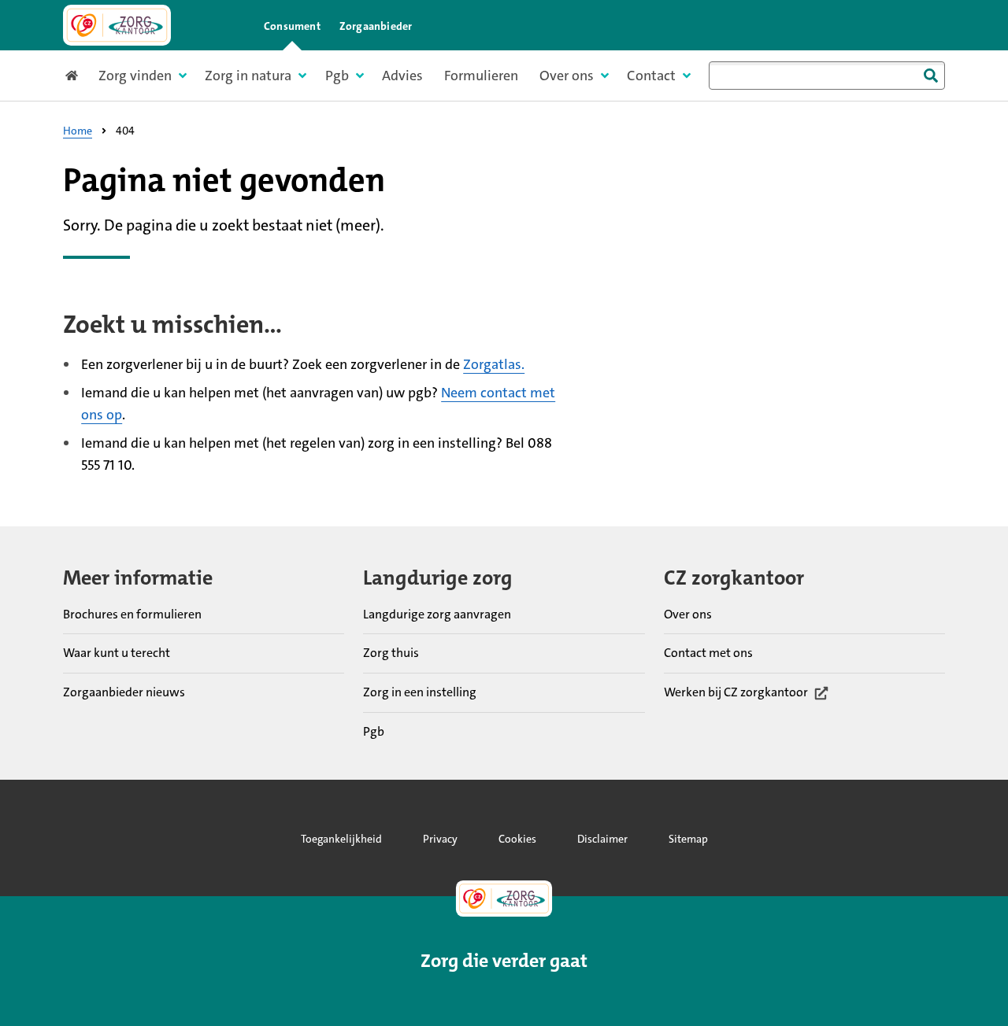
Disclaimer (602, 839)
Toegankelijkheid (341, 839)
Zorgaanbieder (376, 26)
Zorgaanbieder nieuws (124, 692)
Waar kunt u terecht (116, 652)
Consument (292, 26)
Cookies (517, 839)
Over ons (688, 614)
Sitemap (688, 839)
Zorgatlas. (493, 364)
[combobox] (827, 75)
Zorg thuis (391, 652)
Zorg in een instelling (419, 692)
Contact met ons (708, 652)
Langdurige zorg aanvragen (437, 614)
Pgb (373, 731)
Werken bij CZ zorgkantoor (736, 693)
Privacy (440, 839)
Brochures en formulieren (132, 614)
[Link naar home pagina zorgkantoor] (117, 25)
